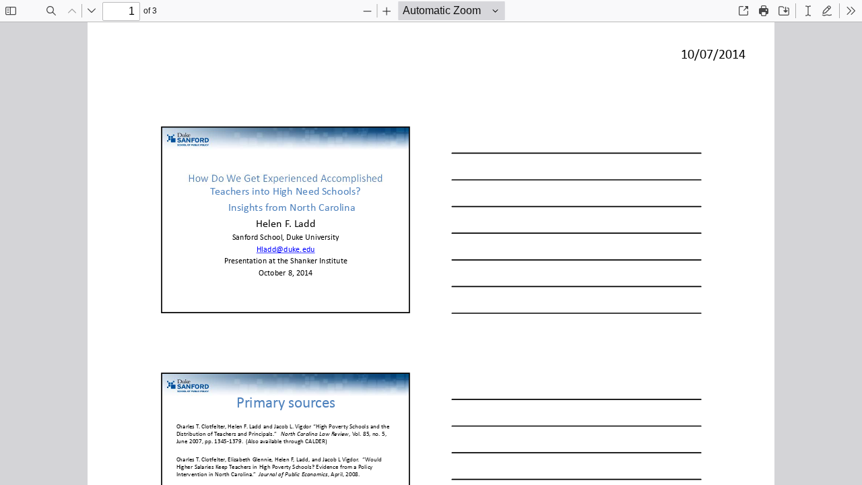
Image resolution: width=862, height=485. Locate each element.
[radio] (808, 10)
